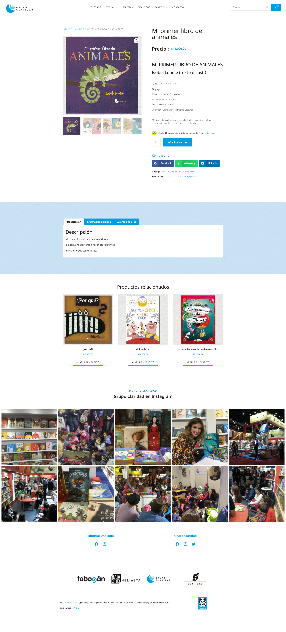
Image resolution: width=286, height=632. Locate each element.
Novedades (175, 171)
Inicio (66, 29)
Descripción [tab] (74, 221)
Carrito (159, 7)
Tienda (110, 7)
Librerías (127, 7)
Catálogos (143, 7)
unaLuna (78, 29)
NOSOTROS (95, 7)
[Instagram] (104, 544)
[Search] (267, 7)
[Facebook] (96, 544)
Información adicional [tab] (99, 221)
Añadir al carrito (177, 142)
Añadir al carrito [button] (88, 362)
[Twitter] (193, 544)
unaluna (195, 176)
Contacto (178, 7)
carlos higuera (178, 176)
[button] (136, 40)
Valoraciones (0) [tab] (126, 221)
